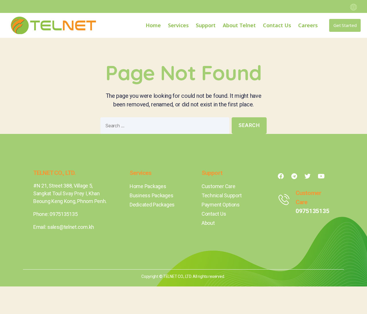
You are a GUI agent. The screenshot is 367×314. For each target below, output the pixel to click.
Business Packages (151, 195)
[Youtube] (321, 176)
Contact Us (277, 25)
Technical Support (221, 195)
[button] (345, 25)
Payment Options (221, 205)
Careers (308, 25)
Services (178, 25)
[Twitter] (308, 176)
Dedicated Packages (152, 205)
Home (153, 25)
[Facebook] (281, 176)
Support (206, 25)
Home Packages (148, 186)
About (208, 223)
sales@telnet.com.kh (70, 227)
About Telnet (239, 25)
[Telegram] (294, 176)
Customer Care (218, 186)
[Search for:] (163, 126)
